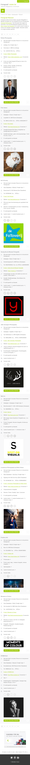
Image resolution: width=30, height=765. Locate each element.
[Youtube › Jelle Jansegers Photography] (14, 364)
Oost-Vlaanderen (7, 187)
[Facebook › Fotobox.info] (8, 576)
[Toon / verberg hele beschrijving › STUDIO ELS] (16, 678)
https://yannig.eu (12, 270)
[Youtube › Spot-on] (14, 436)
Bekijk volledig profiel (12, 102)
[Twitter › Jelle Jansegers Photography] (5, 364)
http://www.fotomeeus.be (13, 126)
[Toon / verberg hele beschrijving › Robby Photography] (16, 62)
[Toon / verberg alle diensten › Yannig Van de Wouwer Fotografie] (16, 279)
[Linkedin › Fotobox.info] (11, 576)
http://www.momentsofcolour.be (15, 615)
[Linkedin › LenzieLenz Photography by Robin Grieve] (11, 506)
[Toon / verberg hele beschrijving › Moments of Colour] (16, 620)
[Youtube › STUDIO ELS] (14, 694)
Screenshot (23, 126)
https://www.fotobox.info (13, 556)
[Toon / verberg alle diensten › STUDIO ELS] (16, 681)
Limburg (5, 45)
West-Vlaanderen (8, 474)
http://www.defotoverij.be (13, 199)
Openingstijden (8, 566)
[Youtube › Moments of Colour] (14, 637)
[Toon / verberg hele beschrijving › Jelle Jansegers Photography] (16, 347)
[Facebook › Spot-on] (8, 436)
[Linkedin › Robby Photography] (11, 76)
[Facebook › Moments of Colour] (8, 637)
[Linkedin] (18, 757)
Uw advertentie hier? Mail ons (15, 746)
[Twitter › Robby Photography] (5, 76)
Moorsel (14, 662)
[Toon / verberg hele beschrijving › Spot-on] (16, 418)
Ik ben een (23, 1)
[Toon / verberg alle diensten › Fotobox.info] (16, 563)
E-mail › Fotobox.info (8, 553)
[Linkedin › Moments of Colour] (11, 637)
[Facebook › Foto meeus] (8, 149)
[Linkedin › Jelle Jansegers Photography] (11, 364)
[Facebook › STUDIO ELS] (8, 694)
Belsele (14, 187)
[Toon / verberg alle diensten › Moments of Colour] (16, 624)
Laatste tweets (8, 141)
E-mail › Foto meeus (8, 123)
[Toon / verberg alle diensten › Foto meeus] (16, 134)
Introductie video (8, 142)
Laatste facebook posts (19, 141)
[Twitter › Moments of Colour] (5, 637)
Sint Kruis (15, 474)
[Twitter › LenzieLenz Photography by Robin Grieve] (5, 506)
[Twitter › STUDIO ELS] (5, 694)
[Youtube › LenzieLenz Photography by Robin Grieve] (14, 506)
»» (18, 34)
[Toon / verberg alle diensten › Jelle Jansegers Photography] (16, 351)
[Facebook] (15, 757)
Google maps (14, 45)
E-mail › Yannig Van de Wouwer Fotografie (13, 267)
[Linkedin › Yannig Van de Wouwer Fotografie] (11, 293)
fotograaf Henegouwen (6, 23)
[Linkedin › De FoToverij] (11, 220)
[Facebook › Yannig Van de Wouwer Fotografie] (8, 293)
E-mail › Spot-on (7, 412)
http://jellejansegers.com (13, 343)
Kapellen (12, 331)
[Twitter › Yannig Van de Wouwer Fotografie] (5, 293)
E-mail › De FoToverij (8, 196)
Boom (11, 258)
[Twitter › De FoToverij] (5, 220)
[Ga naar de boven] (27, 102)
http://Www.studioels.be (13, 675)
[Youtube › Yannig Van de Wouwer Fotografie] (14, 293)
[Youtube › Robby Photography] (14, 76)
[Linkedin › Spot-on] (11, 436)
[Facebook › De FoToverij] (8, 220)
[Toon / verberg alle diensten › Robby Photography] (16, 66)
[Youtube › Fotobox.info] (14, 576)
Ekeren (11, 114)
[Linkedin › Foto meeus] (11, 149)
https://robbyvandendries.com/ (15, 57)
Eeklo (14, 603)
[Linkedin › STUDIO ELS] (11, 694)
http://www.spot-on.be (13, 415)
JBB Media (14, 761)
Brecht (11, 544)
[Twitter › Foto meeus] (5, 149)
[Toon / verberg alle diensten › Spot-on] (16, 423)
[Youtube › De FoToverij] (14, 220)
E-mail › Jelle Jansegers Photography (12, 340)
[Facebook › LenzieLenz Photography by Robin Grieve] (8, 506)
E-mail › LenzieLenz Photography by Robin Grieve (15, 483)
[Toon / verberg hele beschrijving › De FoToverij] (16, 203)
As (9, 45)
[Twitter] (11, 757)
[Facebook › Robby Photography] (8, 76)
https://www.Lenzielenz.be (14, 486)
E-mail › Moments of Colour (10, 612)
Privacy (17, 761)
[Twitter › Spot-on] (5, 436)
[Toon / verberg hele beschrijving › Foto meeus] (16, 130)
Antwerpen (6, 114)
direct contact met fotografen (7, 26)
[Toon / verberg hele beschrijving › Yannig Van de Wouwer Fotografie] (16, 274)
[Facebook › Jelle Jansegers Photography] (8, 364)
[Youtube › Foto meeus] (14, 149)
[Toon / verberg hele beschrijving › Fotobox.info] (16, 559)
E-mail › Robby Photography (10, 54)
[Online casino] (15, 731)
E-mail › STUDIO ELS (9, 672)
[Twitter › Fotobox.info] (5, 576)
